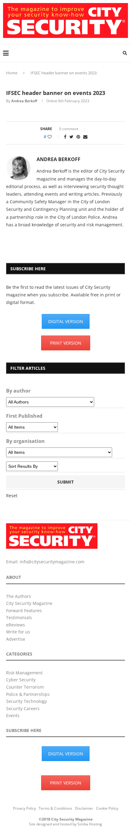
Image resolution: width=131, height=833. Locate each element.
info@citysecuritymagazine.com (52, 562)
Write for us (18, 632)
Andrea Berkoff (24, 100)
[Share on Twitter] (71, 137)
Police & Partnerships (28, 694)
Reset (11, 495)
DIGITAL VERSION (65, 321)
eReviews (15, 625)
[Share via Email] (85, 137)
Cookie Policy (107, 808)
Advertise (15, 639)
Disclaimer (84, 808)
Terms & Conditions (55, 808)
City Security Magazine (29, 603)
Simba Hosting (89, 824)
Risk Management (24, 673)
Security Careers (23, 708)
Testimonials (19, 617)
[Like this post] (54, 137)
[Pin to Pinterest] (78, 137)
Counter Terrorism (25, 687)
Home (11, 73)
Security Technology (26, 701)
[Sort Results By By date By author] (32, 466)
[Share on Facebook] (65, 137)
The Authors (18, 596)
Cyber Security (21, 680)
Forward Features (24, 610)
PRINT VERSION (65, 343)
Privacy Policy (24, 808)
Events (12, 715)
